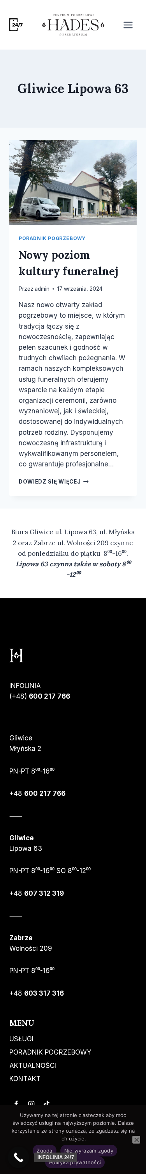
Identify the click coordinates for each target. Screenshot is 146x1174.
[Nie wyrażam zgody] (136, 1140)
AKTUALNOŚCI (32, 1065)
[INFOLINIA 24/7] (18, 1157)
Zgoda (44, 1150)
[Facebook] (16, 1104)
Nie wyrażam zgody (88, 1150)
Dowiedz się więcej (54, 481)
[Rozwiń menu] (128, 24)
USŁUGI (21, 1039)
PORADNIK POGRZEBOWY (50, 1052)
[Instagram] (31, 1104)
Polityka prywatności (75, 1162)
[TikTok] (46, 1104)
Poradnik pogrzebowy (52, 238)
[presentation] (73, 182)
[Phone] (16, 25)
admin (42, 289)
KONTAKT (24, 1079)
